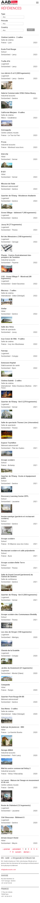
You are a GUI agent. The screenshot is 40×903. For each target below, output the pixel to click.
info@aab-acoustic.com (8, 869)
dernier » (27, 852)
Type (3, 14)
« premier (6, 849)
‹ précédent (16, 849)
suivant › (18, 852)
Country (4, 27)
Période (4, 21)
